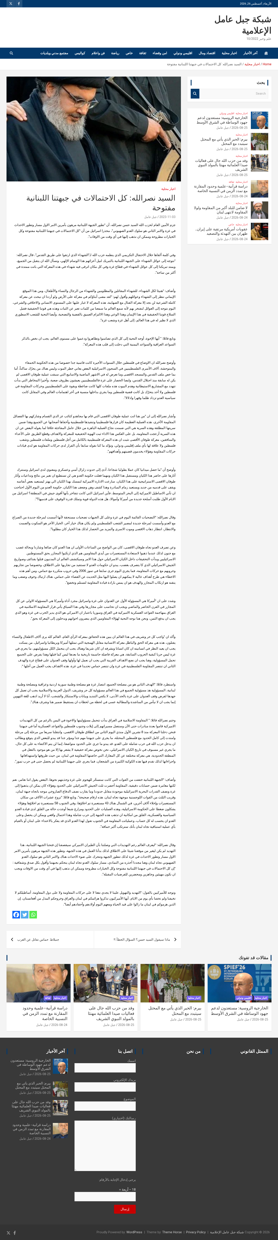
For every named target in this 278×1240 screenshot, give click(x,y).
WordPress (134, 1232)
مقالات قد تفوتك (253, 958)
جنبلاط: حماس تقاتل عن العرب (38, 940)
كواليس (80, 53)
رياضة (115, 53)
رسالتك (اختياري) (124, 1118)
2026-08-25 (240, 127)
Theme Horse (172, 1232)
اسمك (131, 1061)
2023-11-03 (167, 217)
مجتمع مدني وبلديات (54, 53)
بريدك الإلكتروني (124, 1080)
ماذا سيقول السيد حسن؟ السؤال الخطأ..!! (142, 940)
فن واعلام (98, 53)
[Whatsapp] (33, 914)
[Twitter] (24, 914)
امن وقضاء (160, 53)
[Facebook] (16, 914)
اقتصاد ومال (207, 53)
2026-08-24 (240, 196)
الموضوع (130, 1099)
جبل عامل (150, 217)
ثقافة (142, 53)
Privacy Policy (196, 1232)
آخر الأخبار (250, 53)
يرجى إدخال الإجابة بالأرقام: (117, 1180)
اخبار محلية (229, 53)
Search (195, 94)
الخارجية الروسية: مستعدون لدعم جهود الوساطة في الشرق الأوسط (30, 1065)
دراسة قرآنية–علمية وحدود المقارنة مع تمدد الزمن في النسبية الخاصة (45, 1013)
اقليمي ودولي (183, 53)
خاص (129, 53)
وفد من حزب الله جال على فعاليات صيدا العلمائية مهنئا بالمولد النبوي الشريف (221, 165)
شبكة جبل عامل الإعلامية (227, 1232)
